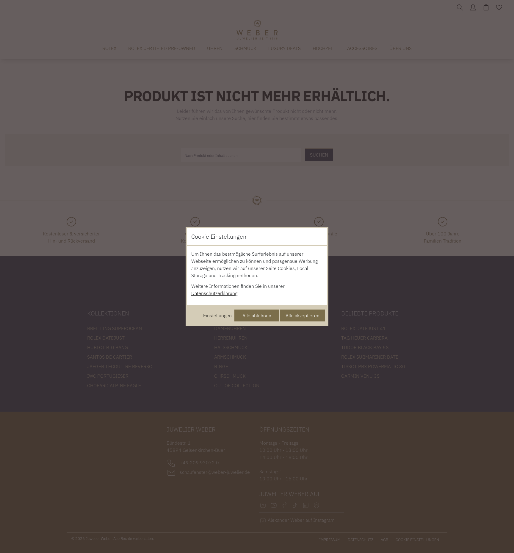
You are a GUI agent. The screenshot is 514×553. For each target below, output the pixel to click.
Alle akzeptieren (302, 315)
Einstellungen (217, 315)
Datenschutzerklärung (214, 293)
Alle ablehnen (256, 315)
